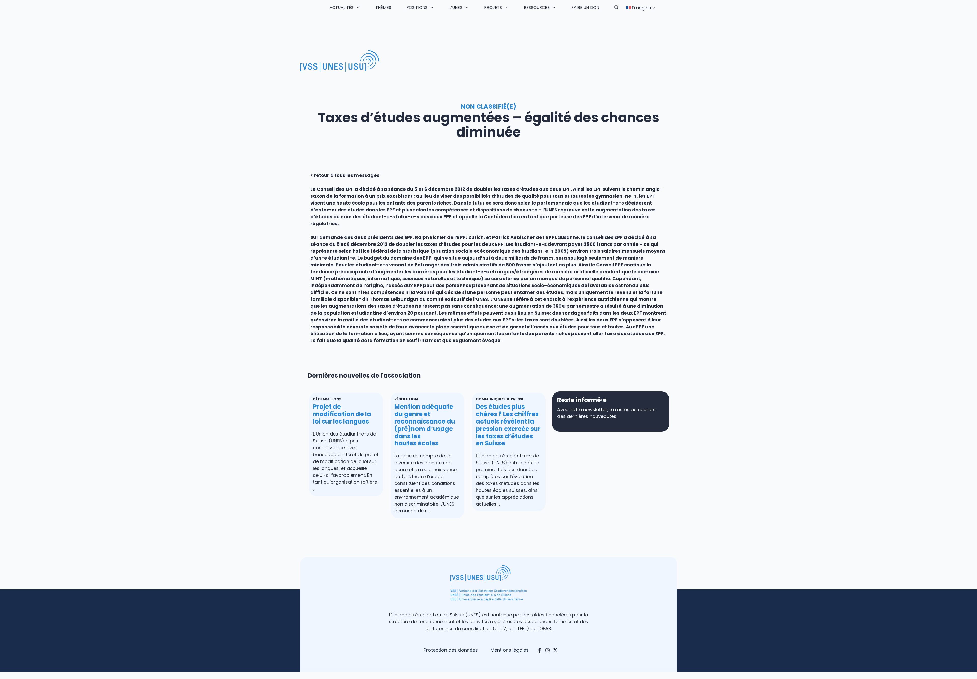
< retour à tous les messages (344, 175)
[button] (616, 7)
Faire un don (585, 7)
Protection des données (451, 650)
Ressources (537, 7)
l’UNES (455, 7)
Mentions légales (510, 650)
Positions (416, 7)
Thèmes (383, 7)
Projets (493, 7)
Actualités (341, 7)
